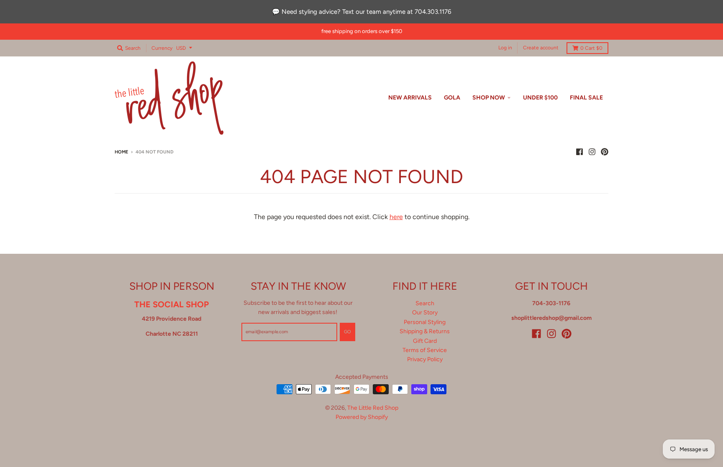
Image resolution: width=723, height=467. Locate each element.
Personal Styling (425, 322)
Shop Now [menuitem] (488, 97)
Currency (161, 48)
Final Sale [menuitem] (586, 97)
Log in (505, 48)
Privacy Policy (425, 359)
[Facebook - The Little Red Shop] (579, 152)
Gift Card (425, 341)
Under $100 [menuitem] (540, 97)
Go (347, 331)
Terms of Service (425, 350)
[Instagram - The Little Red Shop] (592, 152)
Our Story (425, 312)
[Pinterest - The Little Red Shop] (604, 152)
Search (424, 303)
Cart (591, 48)
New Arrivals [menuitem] (410, 97)
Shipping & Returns (425, 331)
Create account (541, 48)
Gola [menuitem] (452, 97)
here (396, 217)
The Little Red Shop (372, 407)
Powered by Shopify (362, 417)
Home (121, 152)
